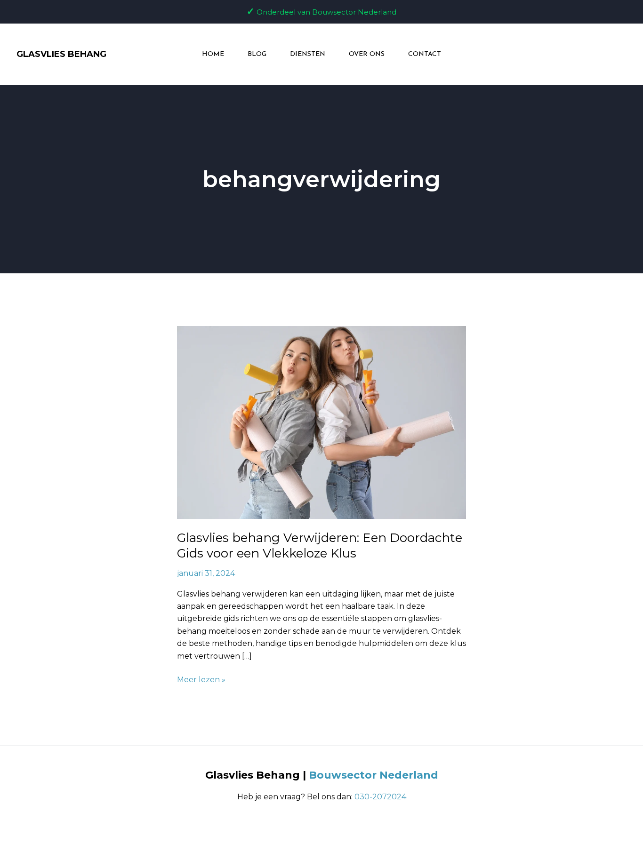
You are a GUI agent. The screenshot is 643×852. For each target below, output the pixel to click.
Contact (424, 54)
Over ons (367, 54)
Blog (257, 54)
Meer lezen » (201, 679)
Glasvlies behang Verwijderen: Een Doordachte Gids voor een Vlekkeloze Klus (319, 545)
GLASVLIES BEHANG (61, 54)
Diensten (307, 54)
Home (213, 54)
